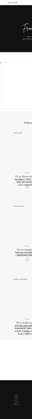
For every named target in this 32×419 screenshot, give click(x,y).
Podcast (27, 172)
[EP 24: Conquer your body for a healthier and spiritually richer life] (27, 259)
